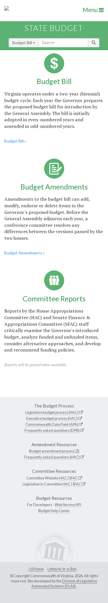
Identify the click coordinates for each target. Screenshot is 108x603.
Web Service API (68, 504)
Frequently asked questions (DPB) (51, 430)
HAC (63, 478)
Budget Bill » (15, 140)
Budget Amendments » (24, 252)
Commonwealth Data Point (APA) (51, 424)
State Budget (53, 28)
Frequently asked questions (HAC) (52, 457)
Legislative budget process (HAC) (52, 412)
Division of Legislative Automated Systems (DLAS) (64, 583)
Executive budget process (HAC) (52, 418)
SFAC (73, 478)
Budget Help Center (54, 510)
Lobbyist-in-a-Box (62, 569)
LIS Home (36, 569)
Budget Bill (22, 42)
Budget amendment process (52, 451)
